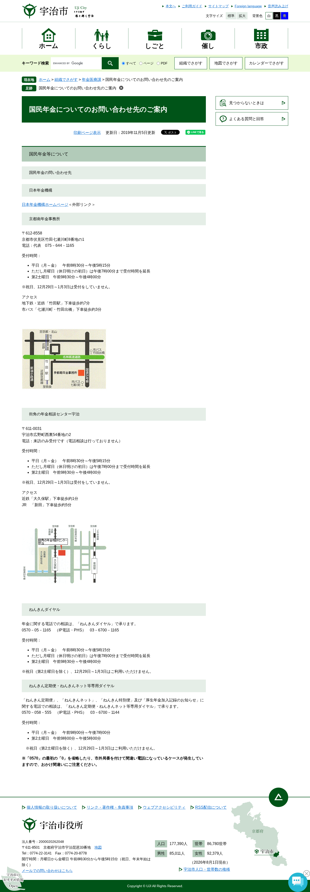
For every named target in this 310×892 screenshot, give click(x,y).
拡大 (242, 16)
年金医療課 (91, 80)
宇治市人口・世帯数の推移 (207, 869)
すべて (131, 63)
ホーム (44, 80)
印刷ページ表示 (87, 133)
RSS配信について (211, 807)
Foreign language (248, 6)
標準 (231, 16)
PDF (164, 63)
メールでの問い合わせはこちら (47, 871)
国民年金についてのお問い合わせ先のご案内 (77, 88)
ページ (148, 63)
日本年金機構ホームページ (45, 204)
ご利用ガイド (192, 6)
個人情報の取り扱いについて (52, 807)
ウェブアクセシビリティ (164, 807)
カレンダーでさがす (266, 63)
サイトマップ (218, 6)
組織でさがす (190, 63)
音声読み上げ (278, 6)
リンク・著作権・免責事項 (110, 807)
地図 (98, 847)
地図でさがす (226, 63)
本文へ (171, 6)
